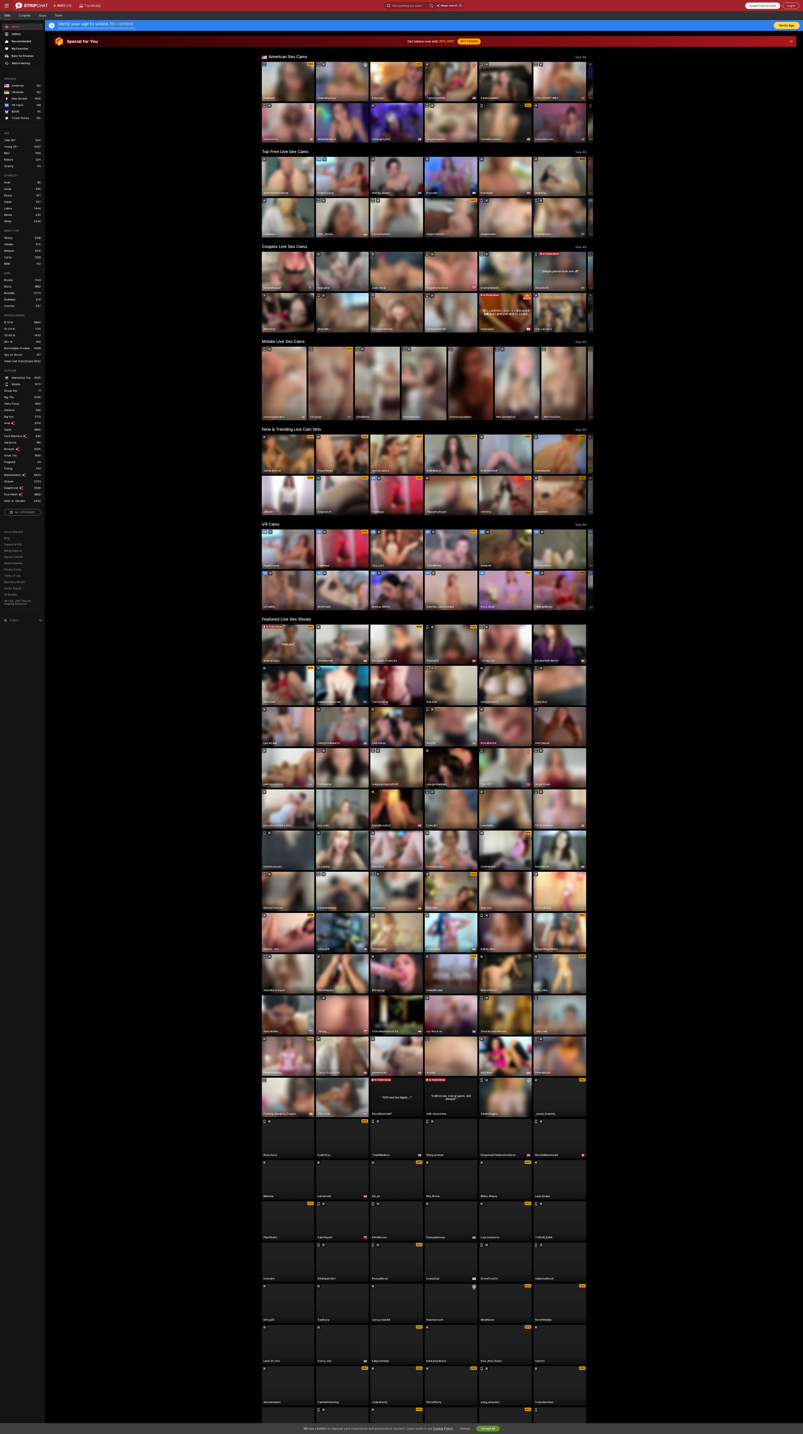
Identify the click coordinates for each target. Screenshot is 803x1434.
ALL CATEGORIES (25, 512)
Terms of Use (12, 575)
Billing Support (13, 550)
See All (580, 57)
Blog (7, 538)
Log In (791, 5)
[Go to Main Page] (31, 5)
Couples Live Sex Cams (284, 246)
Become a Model (14, 582)
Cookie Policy (443, 1428)
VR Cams (270, 524)
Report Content (13, 557)
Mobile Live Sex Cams (283, 341)
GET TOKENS (469, 41)
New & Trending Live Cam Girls (291, 429)
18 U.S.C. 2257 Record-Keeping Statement (18, 602)
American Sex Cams (288, 56)
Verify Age (786, 25)
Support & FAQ (13, 544)
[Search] (431, 6)
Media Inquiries (13, 563)
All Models (10, 594)
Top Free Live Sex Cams (285, 151)
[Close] (791, 41)
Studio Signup (12, 588)
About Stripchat (13, 531)
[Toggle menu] (6, 5)
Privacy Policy (12, 569)
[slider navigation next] (582, 102)
